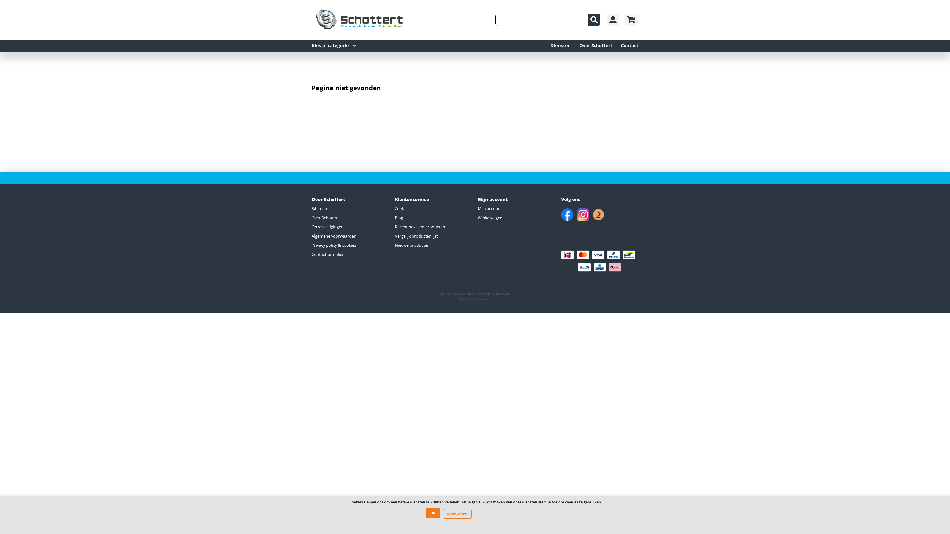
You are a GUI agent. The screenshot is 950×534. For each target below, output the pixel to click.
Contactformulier (328, 254)
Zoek (399, 208)
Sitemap (319, 208)
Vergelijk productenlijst (416, 236)
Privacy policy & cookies (334, 245)
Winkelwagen (490, 218)
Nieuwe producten (412, 245)
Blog (399, 218)
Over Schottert (325, 218)
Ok (432, 513)
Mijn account (490, 208)
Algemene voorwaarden (334, 236)
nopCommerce (482, 299)
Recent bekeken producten (420, 227)
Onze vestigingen (328, 227)
